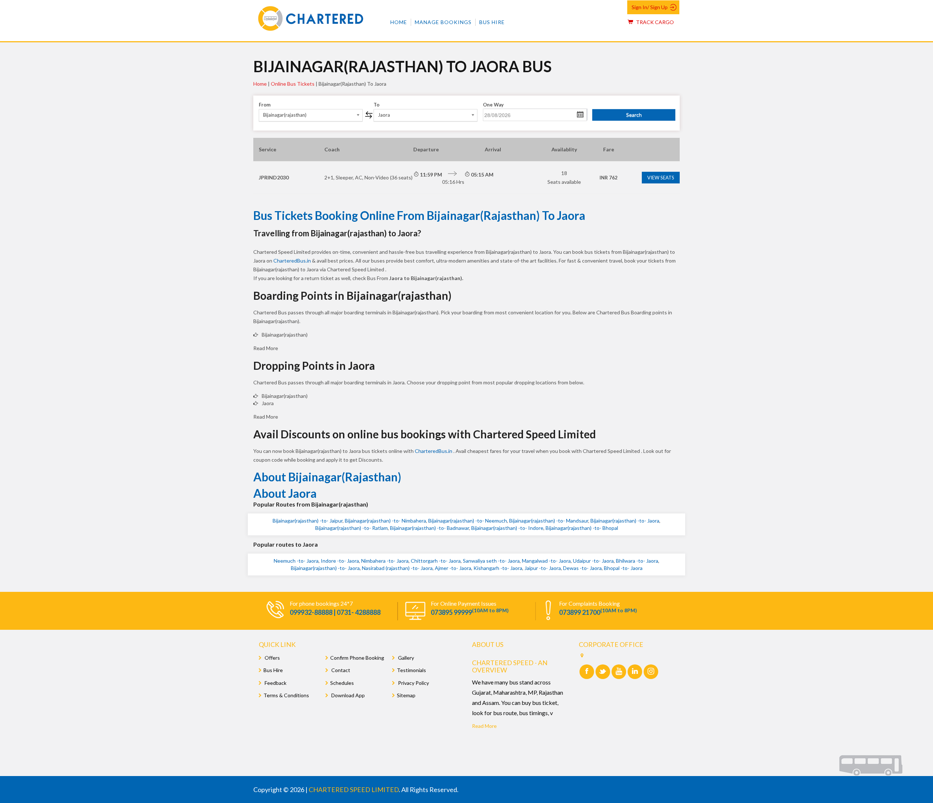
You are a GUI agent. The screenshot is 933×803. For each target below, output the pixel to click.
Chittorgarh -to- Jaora (436, 561)
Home (398, 22)
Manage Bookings (443, 22)
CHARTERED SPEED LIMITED (354, 789)
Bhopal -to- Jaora (623, 568)
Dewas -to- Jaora (582, 568)
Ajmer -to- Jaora (453, 568)
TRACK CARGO (654, 22)
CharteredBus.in (292, 260)
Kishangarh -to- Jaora (497, 568)
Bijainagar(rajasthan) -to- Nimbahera (385, 520)
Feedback (274, 683)
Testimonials (411, 670)
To (376, 105)
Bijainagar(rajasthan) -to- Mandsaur (548, 520)
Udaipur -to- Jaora (593, 561)
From (264, 105)
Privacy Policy (413, 683)
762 (609, 178)
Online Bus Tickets (293, 84)
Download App (347, 695)
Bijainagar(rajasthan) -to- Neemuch (467, 520)
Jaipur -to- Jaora (542, 568)
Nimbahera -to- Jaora (385, 561)
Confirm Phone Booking (357, 658)
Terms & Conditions (286, 695)
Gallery (405, 658)
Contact (340, 670)
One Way (493, 105)
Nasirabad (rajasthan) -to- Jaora (397, 568)
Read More (484, 726)
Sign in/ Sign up (650, 7)
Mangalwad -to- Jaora (546, 561)
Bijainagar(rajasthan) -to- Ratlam (351, 528)
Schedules (342, 683)
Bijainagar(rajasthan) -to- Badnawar (429, 528)
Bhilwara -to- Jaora (637, 561)
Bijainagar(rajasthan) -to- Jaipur (308, 520)
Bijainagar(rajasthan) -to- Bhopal (582, 528)
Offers (271, 658)
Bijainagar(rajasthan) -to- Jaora (624, 520)
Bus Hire (492, 22)
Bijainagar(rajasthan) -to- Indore (507, 528)
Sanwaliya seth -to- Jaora (491, 561)
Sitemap (406, 695)
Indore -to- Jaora (340, 561)
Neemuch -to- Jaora (296, 561)
